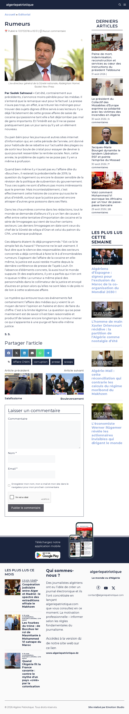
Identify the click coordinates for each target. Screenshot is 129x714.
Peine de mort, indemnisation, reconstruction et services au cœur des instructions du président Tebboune (106, 62)
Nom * (12, 453)
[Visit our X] (113, 588)
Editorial (24, 14)
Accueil (10, 14)
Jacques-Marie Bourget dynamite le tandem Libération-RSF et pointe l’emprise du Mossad (106, 154)
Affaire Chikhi (21, 361)
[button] (119, 4)
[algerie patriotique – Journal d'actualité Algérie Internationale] (20, 4)
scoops (68, 361)
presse (56, 361)
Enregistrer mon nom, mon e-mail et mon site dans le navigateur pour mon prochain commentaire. (40, 485)
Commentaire (17, 418)
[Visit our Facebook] (98, 588)
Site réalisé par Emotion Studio (106, 707)
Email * (12, 468)
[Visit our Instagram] (105, 588)
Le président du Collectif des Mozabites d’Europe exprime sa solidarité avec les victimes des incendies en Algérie (106, 107)
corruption (41, 361)
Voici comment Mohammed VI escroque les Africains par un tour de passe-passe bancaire (107, 199)
